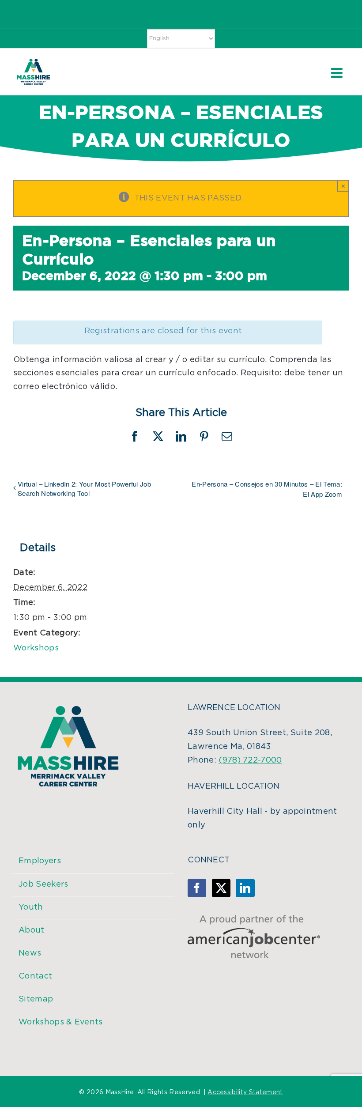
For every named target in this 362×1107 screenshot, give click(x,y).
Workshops (36, 648)
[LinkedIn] (245, 888)
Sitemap (36, 999)
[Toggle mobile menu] (337, 72)
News (30, 953)
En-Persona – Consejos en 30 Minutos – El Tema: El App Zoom (267, 489)
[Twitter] (221, 888)
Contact (35, 976)
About (32, 930)
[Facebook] (197, 888)
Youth (31, 907)
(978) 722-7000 (250, 760)
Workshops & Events (61, 1022)
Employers (40, 861)
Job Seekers (43, 884)
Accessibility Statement (245, 1092)
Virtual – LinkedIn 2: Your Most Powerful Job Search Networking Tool (84, 488)
